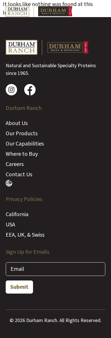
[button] (100, 11)
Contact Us (19, 175)
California (17, 214)
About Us (17, 123)
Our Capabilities (25, 144)
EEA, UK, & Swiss (25, 235)
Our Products (22, 134)
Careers (15, 164)
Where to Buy (22, 154)
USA (10, 225)
